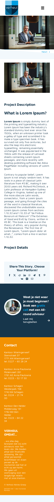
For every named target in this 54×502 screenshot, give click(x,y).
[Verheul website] (11, 10)
